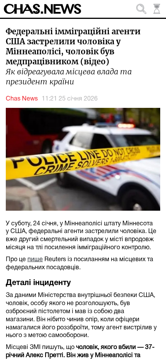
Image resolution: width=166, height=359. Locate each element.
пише (35, 259)
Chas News (22, 99)
